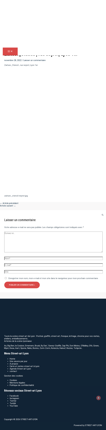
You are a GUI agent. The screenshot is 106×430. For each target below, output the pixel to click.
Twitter (13, 401)
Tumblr (13, 403)
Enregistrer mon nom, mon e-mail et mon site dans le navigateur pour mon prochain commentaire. (53, 278)
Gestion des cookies (13, 376)
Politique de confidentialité (22, 385)
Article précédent (9, 203)
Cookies (13, 380)
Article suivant (8, 205)
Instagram (14, 398)
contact (13, 371)
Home (12, 359)
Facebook (14, 396)
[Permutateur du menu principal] (10, 51)
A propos (14, 364)
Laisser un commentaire (34, 60)
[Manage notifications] (98, 398)
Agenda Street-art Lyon (20, 369)
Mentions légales (17, 382)
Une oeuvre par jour (18, 361)
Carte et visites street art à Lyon (24, 366)
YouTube (14, 406)
